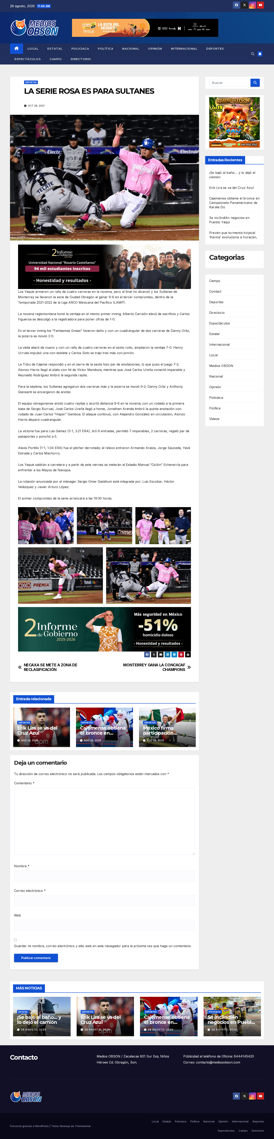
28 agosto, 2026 (33, 1029)
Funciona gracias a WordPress (30, 1126)
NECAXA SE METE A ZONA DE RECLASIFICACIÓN (50, 667)
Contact (215, 291)
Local (33, 48)
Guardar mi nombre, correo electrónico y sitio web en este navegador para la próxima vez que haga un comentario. (103, 946)
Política (105, 48)
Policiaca (80, 48)
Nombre (21, 866)
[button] (252, 54)
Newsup (65, 1126)
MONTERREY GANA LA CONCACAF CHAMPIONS (154, 667)
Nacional (130, 48)
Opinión (155, 48)
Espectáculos (27, 59)
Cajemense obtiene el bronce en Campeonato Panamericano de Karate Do (234, 202)
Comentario (24, 783)
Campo (56, 59)
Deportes (215, 48)
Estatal (55, 48)
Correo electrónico (30, 891)
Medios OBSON (221, 366)
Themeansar (83, 1126)
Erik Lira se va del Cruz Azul (37, 730)
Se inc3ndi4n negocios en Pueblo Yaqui (231, 1022)
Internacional (184, 48)
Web (17, 915)
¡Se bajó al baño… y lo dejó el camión (39, 1019)
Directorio (81, 59)
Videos (214, 419)
